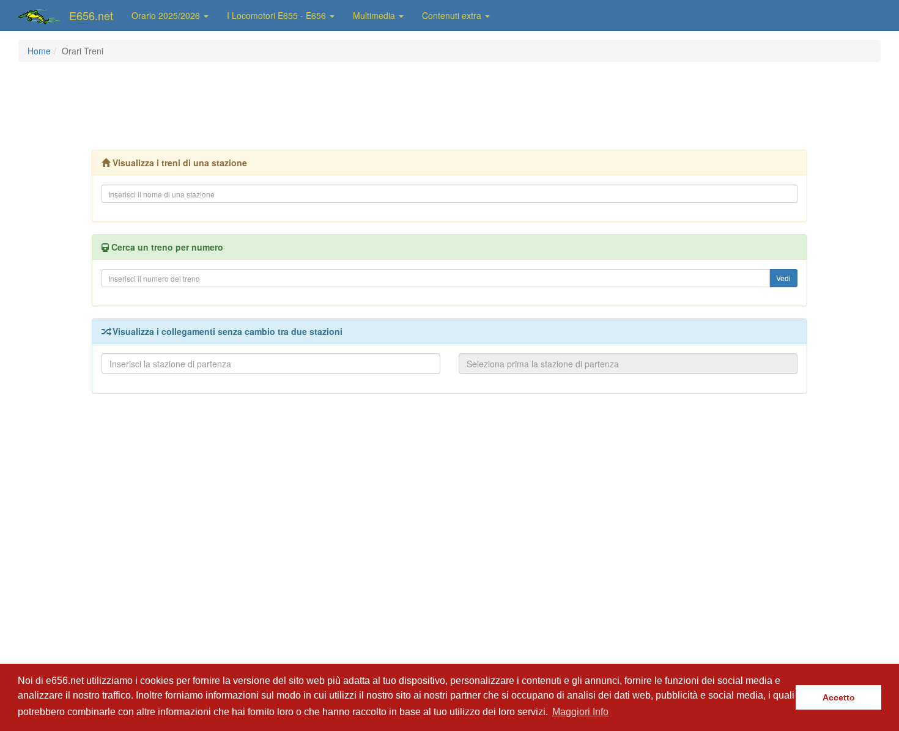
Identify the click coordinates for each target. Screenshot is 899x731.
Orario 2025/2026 (166, 15)
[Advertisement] (449, 104)
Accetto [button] (839, 697)
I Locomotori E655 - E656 (277, 15)
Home (39, 51)
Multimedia (375, 15)
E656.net (91, 15)
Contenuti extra (453, 15)
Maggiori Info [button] (580, 712)
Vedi (783, 278)
